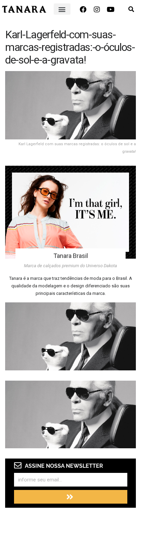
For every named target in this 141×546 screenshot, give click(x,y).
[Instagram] (97, 9)
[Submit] (70, 497)
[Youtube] (110, 9)
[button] (62, 9)
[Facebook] (83, 9)
